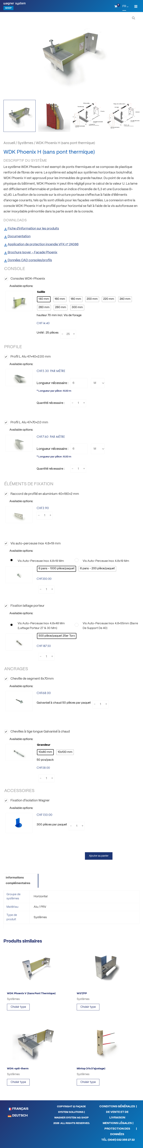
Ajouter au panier (98, 856)
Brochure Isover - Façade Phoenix (32, 252)
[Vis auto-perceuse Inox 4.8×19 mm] (41, 561)
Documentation (19, 236)
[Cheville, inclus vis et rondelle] (19, 752)
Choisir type (18, 1007)
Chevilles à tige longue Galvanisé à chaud (40, 731)
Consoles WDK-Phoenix (27, 278)
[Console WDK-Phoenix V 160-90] (19, 301)
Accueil (9, 143)
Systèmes (25, 143)
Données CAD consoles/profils (30, 260)
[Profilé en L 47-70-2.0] (19, 443)
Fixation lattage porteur (27, 605)
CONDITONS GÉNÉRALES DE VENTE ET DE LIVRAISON (117, 1112)
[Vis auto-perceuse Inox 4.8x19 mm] (107, 561)
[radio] (43, 299)
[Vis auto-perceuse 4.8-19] (19, 575)
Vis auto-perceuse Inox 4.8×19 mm (35, 543)
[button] (133, 18)
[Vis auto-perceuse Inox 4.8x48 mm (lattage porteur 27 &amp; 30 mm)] (41, 626)
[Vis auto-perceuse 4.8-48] (19, 642)
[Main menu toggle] (136, 6)
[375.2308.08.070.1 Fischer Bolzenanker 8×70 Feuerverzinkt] (19, 701)
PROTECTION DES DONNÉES (117, 1131)
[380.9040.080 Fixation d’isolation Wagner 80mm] (19, 823)
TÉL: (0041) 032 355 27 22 (118, 1140)
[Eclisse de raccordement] (19, 514)
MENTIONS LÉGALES (117, 1123)
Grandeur (43, 745)
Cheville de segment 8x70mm (32, 678)
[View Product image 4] (123, 116)
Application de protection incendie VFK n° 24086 (43, 244)
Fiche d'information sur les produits (33, 228)
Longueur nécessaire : (52, 383)
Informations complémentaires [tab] (18, 880)
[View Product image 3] (89, 116)
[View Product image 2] (54, 116)
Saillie (41, 292)
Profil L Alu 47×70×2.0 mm (29, 422)
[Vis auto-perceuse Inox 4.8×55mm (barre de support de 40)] (107, 626)
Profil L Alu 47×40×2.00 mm (30, 356)
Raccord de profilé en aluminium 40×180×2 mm (44, 494)
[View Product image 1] (19, 116)
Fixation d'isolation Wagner (30, 800)
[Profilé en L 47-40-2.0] (19, 377)
